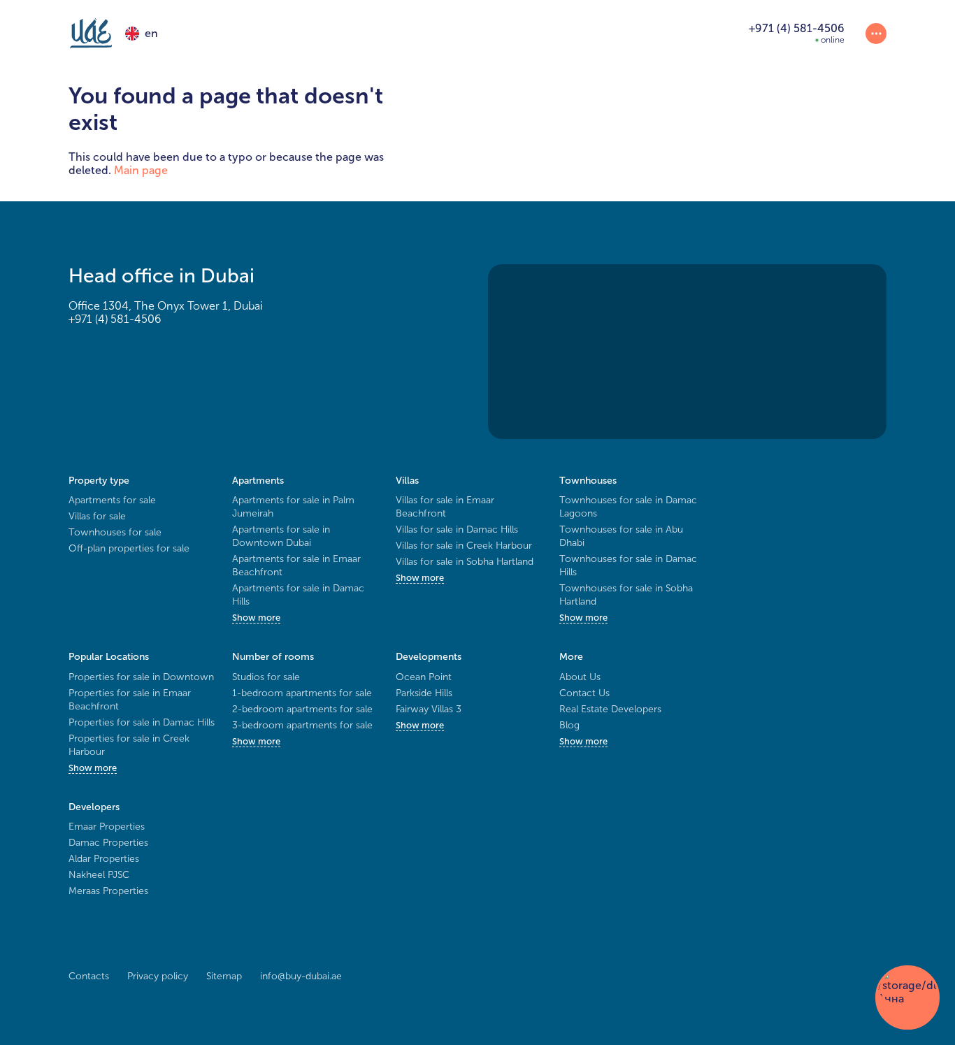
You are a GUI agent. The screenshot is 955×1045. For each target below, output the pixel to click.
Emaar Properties (107, 827)
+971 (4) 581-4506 (115, 319)
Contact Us (584, 693)
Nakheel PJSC (99, 875)
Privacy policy (157, 976)
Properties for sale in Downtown (141, 677)
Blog (569, 725)
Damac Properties (108, 843)
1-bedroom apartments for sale (302, 693)
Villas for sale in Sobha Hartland (464, 562)
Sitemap (224, 976)
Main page (141, 170)
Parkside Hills (424, 693)
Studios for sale (266, 677)
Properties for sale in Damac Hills (142, 722)
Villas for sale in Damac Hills (457, 529)
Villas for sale (97, 516)
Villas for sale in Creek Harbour (464, 546)
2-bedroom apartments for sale (302, 709)
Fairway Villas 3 (428, 709)
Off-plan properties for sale (129, 548)
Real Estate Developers (610, 709)
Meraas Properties (108, 891)
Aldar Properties (104, 859)
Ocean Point (424, 677)
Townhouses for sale (115, 532)
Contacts (89, 976)
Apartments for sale (112, 500)
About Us (580, 677)
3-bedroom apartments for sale (302, 725)
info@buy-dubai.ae (301, 976)
